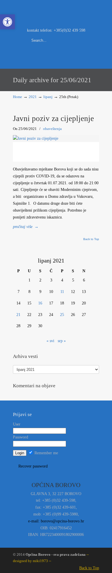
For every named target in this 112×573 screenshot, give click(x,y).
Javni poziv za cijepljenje (53, 118)
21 (18, 315)
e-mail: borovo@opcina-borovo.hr (56, 521)
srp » (62, 341)
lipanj (48, 97)
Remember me (45, 453)
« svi (50, 341)
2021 (33, 97)
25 (62, 315)
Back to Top (91, 239)
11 (62, 292)
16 (40, 303)
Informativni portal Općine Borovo (56, 13)
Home (17, 97)
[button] (7, 21)
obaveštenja (52, 129)
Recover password (33, 466)
